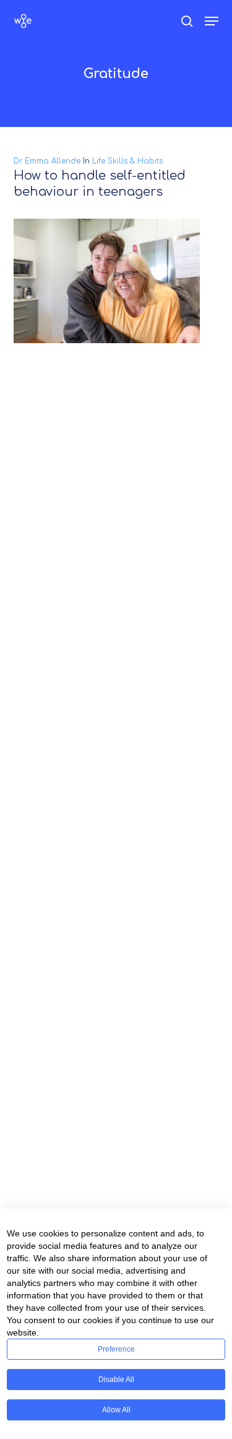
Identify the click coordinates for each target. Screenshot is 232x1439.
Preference (116, 1349)
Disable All (116, 1379)
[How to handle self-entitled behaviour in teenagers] (116, 281)
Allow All (116, 1410)
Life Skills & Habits (127, 161)
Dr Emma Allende (47, 161)
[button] (211, 21)
